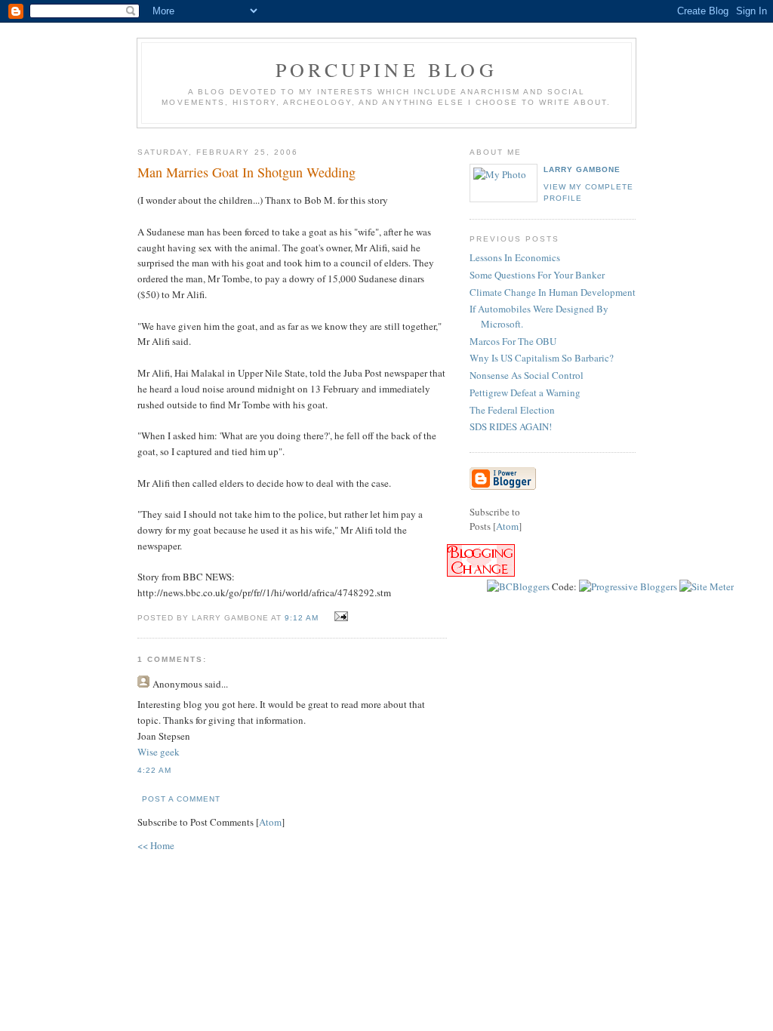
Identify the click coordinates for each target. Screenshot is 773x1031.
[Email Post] (339, 616)
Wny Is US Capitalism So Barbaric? (542, 358)
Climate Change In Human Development (553, 292)
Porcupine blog (386, 69)
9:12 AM (303, 618)
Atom (270, 822)
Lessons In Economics (515, 257)
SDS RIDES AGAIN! (511, 426)
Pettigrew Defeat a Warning (525, 392)
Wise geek (158, 752)
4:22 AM (154, 770)
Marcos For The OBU (513, 341)
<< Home (155, 845)
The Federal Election (512, 410)
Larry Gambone (582, 169)
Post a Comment (181, 799)
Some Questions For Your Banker (537, 275)
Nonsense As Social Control (527, 375)
